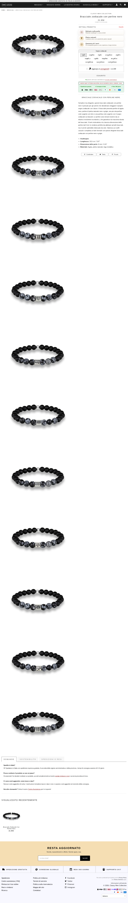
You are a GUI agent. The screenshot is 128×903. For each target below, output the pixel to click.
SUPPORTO (107, 5)
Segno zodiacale (101, 51)
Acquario (108, 55)
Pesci (100, 55)
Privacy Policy (122, 877)
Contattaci (37, 890)
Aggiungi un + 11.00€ (103, 69)
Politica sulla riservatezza (42, 884)
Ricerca (4, 890)
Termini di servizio (40, 881)
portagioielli (105, 69)
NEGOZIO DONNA (53, 5)
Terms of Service (118, 879)
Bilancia (114, 58)
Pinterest (70, 884)
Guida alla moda (90, 5)
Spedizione (6, 878)
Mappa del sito (38, 887)
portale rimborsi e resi (62, 776)
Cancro (92, 55)
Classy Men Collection (118, 885)
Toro (83, 55)
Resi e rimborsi (7, 887)
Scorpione (89, 62)
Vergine (105, 58)
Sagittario (100, 62)
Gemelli (88, 58)
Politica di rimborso (40, 878)
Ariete (118, 55)
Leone (96, 58)
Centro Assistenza (34, 789)
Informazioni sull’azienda (118, 883)
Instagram (71, 887)
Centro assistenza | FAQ (11, 881)
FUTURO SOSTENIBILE (111, 79)
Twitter (69, 881)
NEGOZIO (38, 5)
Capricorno (112, 62)
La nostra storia (72, 5)
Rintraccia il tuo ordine (10, 884)
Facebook (71, 878)
